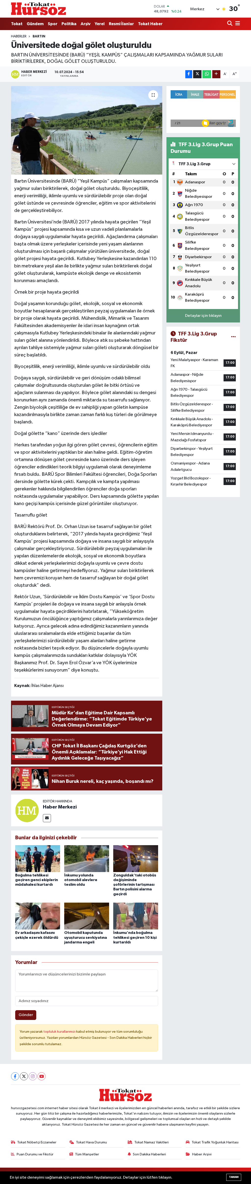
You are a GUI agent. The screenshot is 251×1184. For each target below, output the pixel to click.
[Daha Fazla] (216, 74)
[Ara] (230, 24)
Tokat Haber (150, 24)
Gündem (35, 24)
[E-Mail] (47, 818)
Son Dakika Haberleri (149, 1154)
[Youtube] (42, 1076)
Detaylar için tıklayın (203, 316)
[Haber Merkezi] (27, 810)
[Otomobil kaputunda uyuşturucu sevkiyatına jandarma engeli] (86, 916)
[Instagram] (33, 1076)
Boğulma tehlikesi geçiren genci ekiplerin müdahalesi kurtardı (36, 879)
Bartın (39, 36)
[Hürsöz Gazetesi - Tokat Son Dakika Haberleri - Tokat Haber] (38, 8)
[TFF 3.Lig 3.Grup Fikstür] (233, 337)
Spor (52, 24)
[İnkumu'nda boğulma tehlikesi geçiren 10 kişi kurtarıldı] (135, 916)
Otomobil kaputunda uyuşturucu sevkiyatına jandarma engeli (85, 937)
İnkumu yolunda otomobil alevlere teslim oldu (80, 879)
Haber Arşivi (202, 1154)
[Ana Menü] (236, 24)
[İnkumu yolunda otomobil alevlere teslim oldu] (86, 858)
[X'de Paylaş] (197, 74)
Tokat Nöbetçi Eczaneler (36, 1142)
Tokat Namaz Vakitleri (151, 1142)
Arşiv (85, 24)
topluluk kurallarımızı (59, 1031)
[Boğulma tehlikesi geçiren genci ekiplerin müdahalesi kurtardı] (37, 858)
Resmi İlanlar (121, 24)
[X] (24, 1076)
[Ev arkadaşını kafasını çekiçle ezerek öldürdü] (37, 916)
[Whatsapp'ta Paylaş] (206, 74)
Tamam (233, 1177)
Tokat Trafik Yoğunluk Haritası (215, 1142)
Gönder (26, 1015)
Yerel (100, 24)
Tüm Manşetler (87, 1154)
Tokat (17, 24)
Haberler (18, 36)
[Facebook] (15, 1076)
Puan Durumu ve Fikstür (35, 1154)
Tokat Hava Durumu (91, 1142)
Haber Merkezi (60, 807)
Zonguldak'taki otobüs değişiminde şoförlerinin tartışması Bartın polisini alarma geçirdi (134, 884)
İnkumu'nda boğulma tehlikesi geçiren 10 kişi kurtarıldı (135, 937)
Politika (69, 24)
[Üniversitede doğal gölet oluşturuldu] (86, 130)
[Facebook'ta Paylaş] (188, 74)
